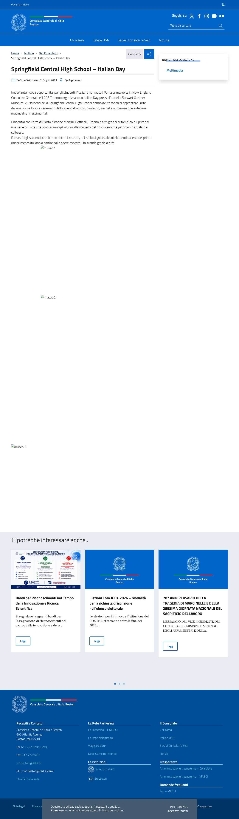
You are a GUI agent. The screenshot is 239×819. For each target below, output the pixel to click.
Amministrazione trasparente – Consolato (186, 768)
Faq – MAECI (168, 791)
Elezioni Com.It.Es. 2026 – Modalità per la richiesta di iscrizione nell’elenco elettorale (117, 603)
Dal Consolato (48, 53)
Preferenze (179, 807)
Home (15, 53)
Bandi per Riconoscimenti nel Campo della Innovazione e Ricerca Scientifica (45, 603)
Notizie (29, 53)
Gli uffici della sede (27, 779)
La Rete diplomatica (100, 737)
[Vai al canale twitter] (191, 15)
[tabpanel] (45, 615)
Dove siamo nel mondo (102, 753)
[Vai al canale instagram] (205, 15)
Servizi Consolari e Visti (174, 745)
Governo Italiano (20, 4)
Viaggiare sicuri (97, 745)
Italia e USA (167, 737)
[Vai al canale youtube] (213, 15)
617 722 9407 (31, 755)
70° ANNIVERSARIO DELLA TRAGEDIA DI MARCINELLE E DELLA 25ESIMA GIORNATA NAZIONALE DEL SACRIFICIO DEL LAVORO (192, 605)
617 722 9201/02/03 (34, 747)
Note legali (19, 806)
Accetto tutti (178, 811)
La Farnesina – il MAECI (103, 729)
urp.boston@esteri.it (29, 763)
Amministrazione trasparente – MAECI (184, 776)
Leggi (25, 641)
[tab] (115, 684)
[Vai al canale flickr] (220, 15)
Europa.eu (100, 778)
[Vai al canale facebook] (198, 15)
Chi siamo (166, 729)
